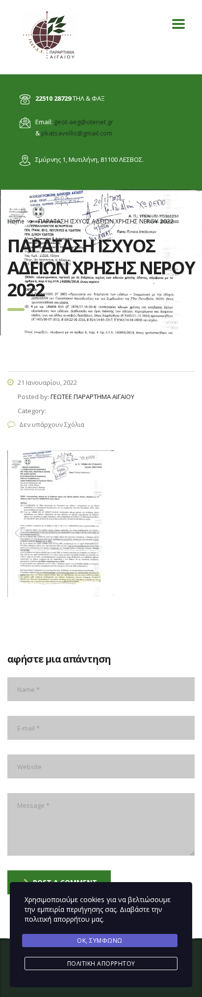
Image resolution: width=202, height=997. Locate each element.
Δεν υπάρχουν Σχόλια (51, 424)
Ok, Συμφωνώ (100, 940)
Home (16, 221)
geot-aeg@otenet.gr (83, 121)
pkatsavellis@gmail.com (76, 133)
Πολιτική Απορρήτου (101, 963)
